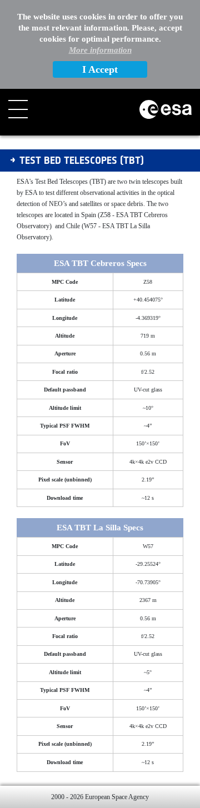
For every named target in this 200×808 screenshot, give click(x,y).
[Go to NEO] (165, 109)
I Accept (100, 69)
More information (100, 50)
